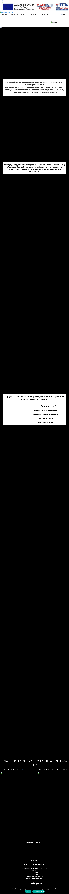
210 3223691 (35, 872)
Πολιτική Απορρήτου (38, 891)
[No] (67, 890)
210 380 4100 (25, 769)
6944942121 (35, 870)
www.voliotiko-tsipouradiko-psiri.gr (53, 769)
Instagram (35, 883)
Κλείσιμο (28, 891)
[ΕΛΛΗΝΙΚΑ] (64, 14)
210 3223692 (35, 874)
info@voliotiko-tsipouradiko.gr (35, 876)
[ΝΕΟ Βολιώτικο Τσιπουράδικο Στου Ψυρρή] (16, 782)
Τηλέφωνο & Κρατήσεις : (11, 769)
